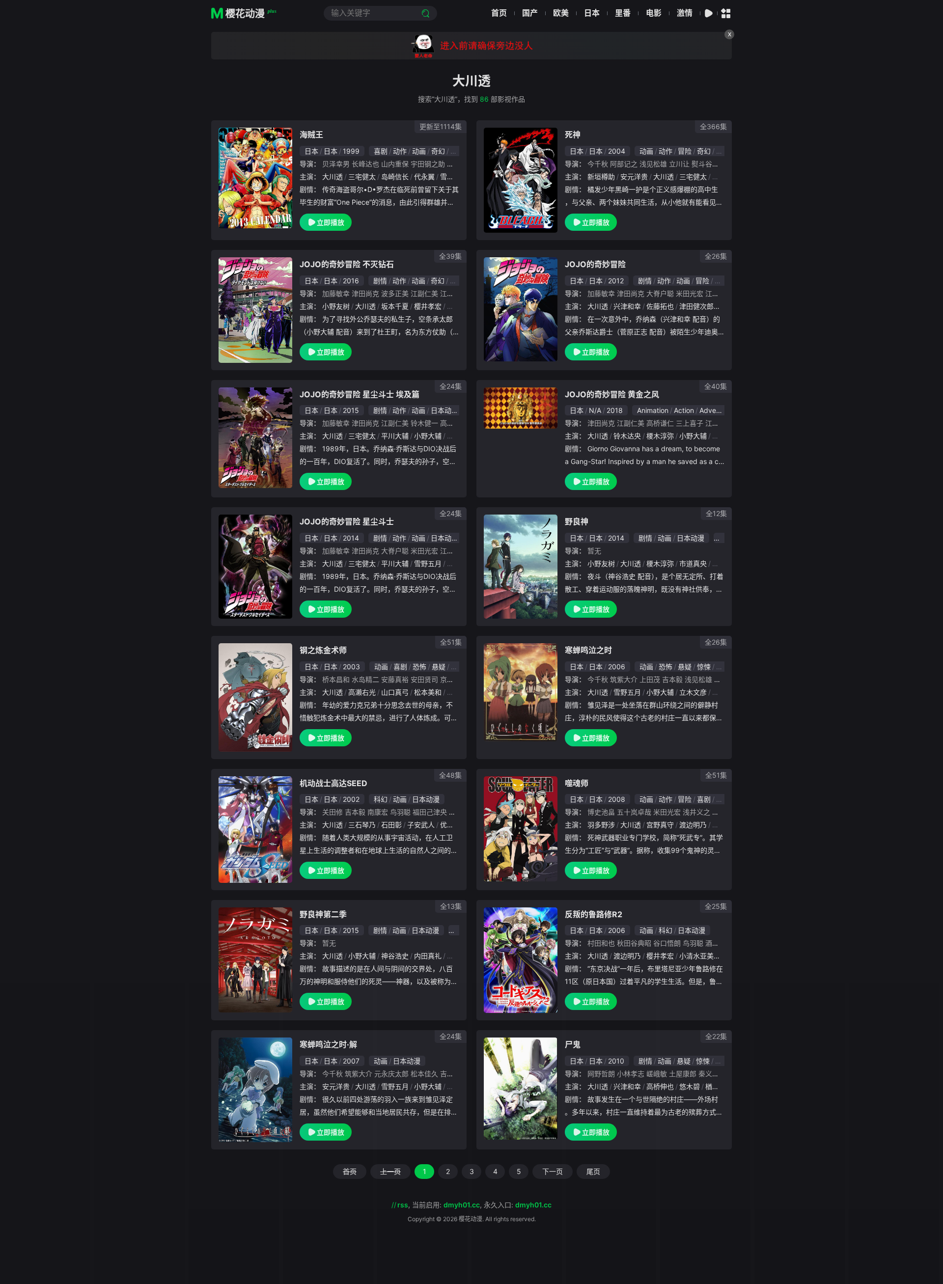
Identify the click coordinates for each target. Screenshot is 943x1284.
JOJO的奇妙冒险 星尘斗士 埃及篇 (359, 394)
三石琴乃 (362, 824)
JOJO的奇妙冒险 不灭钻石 (347, 264)
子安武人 (421, 824)
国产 (530, 13)
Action (684, 410)
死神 (573, 134)
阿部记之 (624, 164)
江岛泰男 (454, 293)
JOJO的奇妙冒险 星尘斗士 (347, 521)
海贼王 (311, 134)
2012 (616, 280)
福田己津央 (430, 812)
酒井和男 (719, 943)
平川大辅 (395, 436)
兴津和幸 (627, 306)
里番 (623, 13)
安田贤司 (424, 679)
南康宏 (377, 812)
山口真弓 (395, 692)
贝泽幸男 (336, 164)
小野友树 (336, 306)
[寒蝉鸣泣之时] (520, 692)
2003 (351, 666)
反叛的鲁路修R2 (593, 914)
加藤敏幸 (336, 293)
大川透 (332, 176)
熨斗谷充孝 (709, 164)
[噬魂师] (520, 828)
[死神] (520, 180)
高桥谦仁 (660, 423)
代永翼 (424, 176)
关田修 (332, 812)
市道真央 (693, 563)
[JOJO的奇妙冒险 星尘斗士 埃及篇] (255, 437)
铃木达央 (627, 436)
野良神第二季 (323, 914)
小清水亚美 (696, 956)
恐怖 (419, 666)
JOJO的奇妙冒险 (595, 264)
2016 (351, 280)
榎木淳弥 (660, 436)
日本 (592, 13)
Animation (652, 410)
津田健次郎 (696, 306)
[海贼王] (255, 178)
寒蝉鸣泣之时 (588, 650)
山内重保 (395, 164)
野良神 (576, 521)
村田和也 (601, 943)
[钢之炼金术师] (255, 697)
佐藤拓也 (660, 306)
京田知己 (454, 679)
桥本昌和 (336, 679)
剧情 (380, 280)
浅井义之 (696, 812)
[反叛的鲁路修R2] (520, 960)
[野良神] (520, 567)
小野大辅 (428, 436)
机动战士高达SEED (333, 783)
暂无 (594, 550)
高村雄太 (454, 423)
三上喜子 (689, 423)
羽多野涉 (601, 824)
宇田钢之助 (428, 164)
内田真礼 (428, 956)
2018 (615, 410)
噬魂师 (576, 783)
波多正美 (395, 293)
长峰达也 (365, 164)
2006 (616, 666)
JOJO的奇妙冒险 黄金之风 (612, 394)
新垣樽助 (601, 176)
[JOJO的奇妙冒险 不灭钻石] (255, 309)
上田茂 (649, 679)
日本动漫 (444, 410)
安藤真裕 (395, 679)
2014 (351, 538)
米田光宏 (689, 293)
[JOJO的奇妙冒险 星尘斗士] (255, 566)
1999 (351, 151)
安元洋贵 (634, 176)
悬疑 (438, 666)
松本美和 (428, 692)
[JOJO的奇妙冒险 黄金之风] (520, 408)
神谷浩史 (395, 956)
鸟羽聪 (400, 812)
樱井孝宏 (428, 306)
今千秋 (597, 164)
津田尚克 (365, 293)
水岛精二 (365, 679)
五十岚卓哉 (634, 812)
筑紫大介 (624, 679)
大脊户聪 (660, 293)
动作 (400, 151)
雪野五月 (454, 176)
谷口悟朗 (667, 943)
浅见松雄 (653, 164)
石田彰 (391, 824)
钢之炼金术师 (323, 650)
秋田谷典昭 (634, 943)
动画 (419, 151)
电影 (654, 13)
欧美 (561, 13)
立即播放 (330, 222)
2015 (351, 410)
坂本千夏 (395, 306)
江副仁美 (424, 293)
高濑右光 (362, 692)
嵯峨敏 (656, 1073)
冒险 (685, 151)
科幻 (381, 799)
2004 (616, 151)
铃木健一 (424, 423)
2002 (351, 799)
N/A (595, 410)
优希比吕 (454, 824)
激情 (685, 13)
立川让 (679, 164)
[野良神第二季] (255, 959)
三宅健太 (362, 176)
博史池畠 (601, 812)
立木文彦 (693, 692)
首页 (499, 13)
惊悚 (704, 666)
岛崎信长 (395, 176)
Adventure (716, 410)
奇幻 (438, 151)
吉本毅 (672, 679)
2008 (616, 799)
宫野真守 (660, 824)
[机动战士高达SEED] (255, 829)
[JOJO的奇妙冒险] (520, 309)
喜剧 (381, 151)
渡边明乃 (693, 824)
